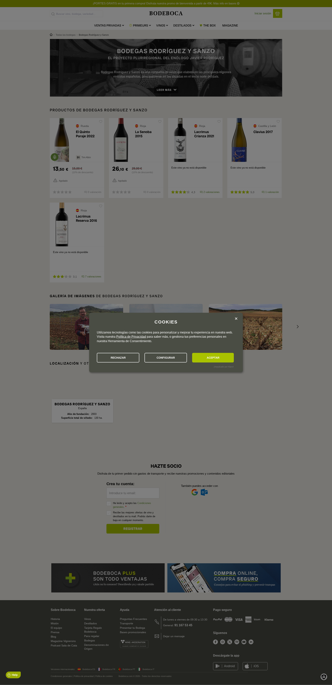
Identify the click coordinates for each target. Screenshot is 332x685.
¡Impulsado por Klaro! (224, 367)
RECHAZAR (118, 357)
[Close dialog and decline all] (236, 319)
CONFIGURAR (166, 357)
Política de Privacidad (131, 336)
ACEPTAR (213, 357)
